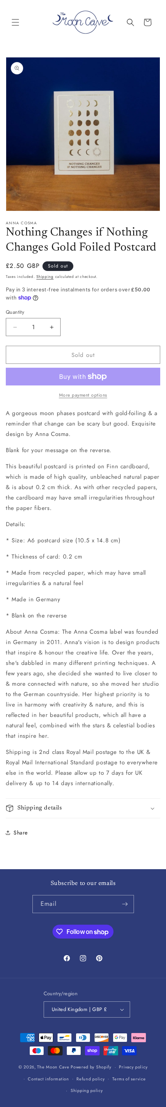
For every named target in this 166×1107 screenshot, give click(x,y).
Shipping (45, 276)
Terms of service (129, 1079)
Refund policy (90, 1079)
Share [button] (21, 832)
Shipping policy (87, 1090)
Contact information (48, 1079)
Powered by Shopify (91, 1067)
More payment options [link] (83, 395)
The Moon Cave (53, 1067)
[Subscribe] (125, 904)
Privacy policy (133, 1067)
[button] (15, 22)
